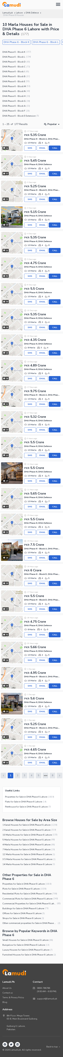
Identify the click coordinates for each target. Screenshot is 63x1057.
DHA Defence (32, 12)
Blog (4, 1002)
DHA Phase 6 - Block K (16, 42)
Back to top (52, 1046)
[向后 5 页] (45, 775)
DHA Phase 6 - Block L (45, 42)
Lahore (19, 12)
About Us (7, 988)
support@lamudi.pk (47, 998)
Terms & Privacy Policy (13, 997)
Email (42, 148)
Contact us (7, 992)
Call (54, 148)
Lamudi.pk (7, 12)
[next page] (45, 775)
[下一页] (59, 775)
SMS (30, 148)
